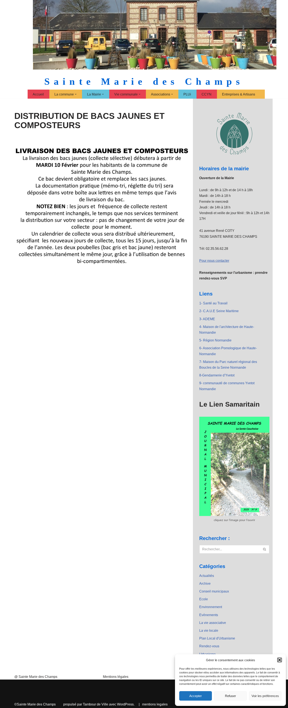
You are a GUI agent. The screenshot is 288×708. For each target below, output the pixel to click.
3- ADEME (207, 319)
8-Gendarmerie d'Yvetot (216, 375)
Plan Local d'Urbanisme (217, 638)
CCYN (206, 94)
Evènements (208, 615)
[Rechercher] (264, 549)
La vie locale (208, 630)
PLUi (187, 94)
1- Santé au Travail (213, 303)
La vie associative (212, 623)
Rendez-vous (209, 646)
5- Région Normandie (215, 340)
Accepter (195, 696)
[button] (279, 660)
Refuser (230, 696)
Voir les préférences (265, 696)
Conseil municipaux (214, 591)
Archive (205, 583)
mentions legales (155, 704)
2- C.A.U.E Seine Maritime (219, 311)
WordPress (125, 704)
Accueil (38, 94)
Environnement (210, 607)
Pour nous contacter (214, 260)
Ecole (203, 599)
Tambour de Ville (95, 704)
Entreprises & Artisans (238, 94)
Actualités (206, 576)
